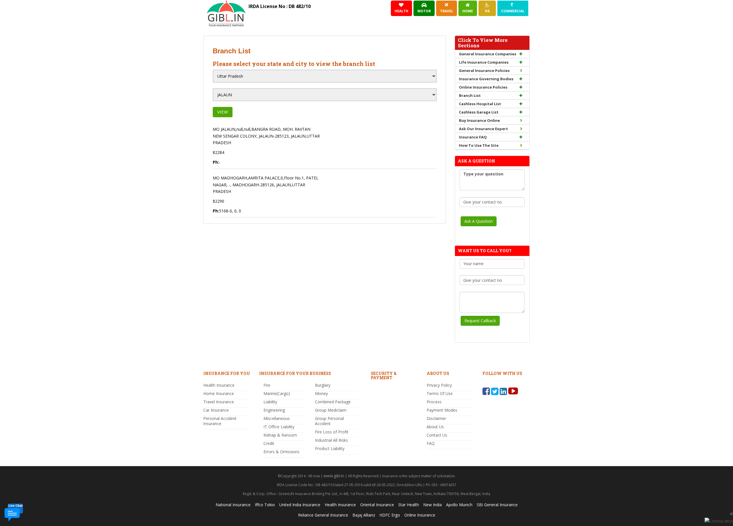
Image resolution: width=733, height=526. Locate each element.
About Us (435, 426)
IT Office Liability (278, 426)
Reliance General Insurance (323, 515)
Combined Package (333, 401)
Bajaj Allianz (363, 515)
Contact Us (437, 435)
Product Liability (329, 448)
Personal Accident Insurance (220, 421)
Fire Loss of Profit (331, 432)
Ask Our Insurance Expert (483, 128)
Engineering (274, 410)
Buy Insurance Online (479, 120)
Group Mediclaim (330, 410)
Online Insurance (419, 515)
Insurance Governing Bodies (486, 78)
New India (432, 504)
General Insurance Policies (484, 70)
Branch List (470, 95)
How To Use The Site (478, 145)
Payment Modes (442, 410)
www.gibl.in (334, 475)
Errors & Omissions (281, 451)
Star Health (408, 504)
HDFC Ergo (389, 515)
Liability (270, 401)
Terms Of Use (440, 393)
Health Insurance (219, 385)
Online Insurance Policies (483, 87)
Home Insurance (218, 393)
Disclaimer (436, 418)
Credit (268, 443)
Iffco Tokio (265, 504)
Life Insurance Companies (484, 62)
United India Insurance (299, 504)
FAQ (431, 443)
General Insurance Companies (487, 53)
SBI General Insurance (497, 504)
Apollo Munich (459, 504)
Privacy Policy (439, 385)
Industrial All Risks (331, 440)
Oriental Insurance (377, 504)
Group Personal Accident (329, 421)
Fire (266, 385)
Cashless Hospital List (480, 103)
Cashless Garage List (478, 112)
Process (434, 401)
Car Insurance (216, 410)
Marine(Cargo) (276, 393)
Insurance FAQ (473, 137)
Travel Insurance (218, 401)
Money (321, 393)
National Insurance (233, 504)
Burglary (322, 385)
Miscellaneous (276, 418)
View (222, 112)
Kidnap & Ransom (280, 435)
